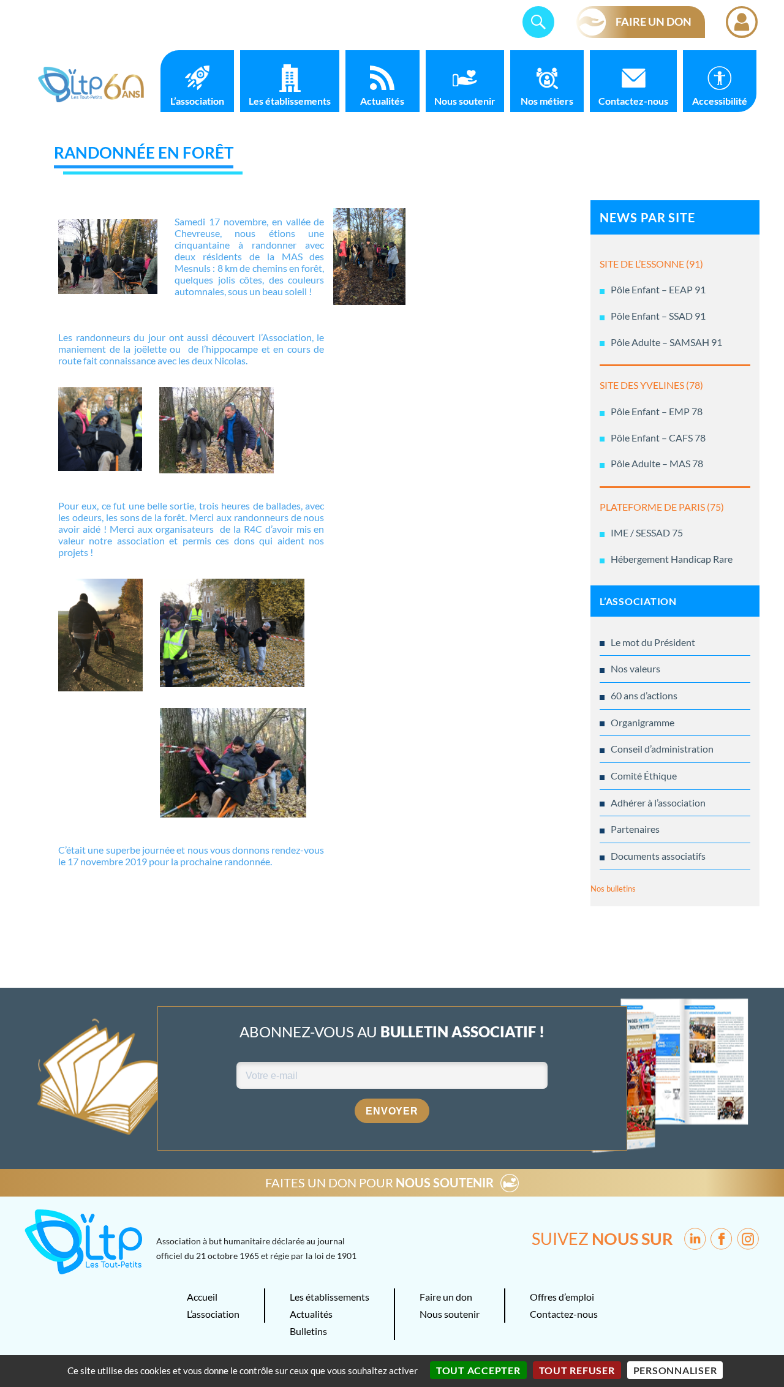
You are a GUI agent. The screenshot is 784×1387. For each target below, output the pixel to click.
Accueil (202, 1296)
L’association (197, 101)
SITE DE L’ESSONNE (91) (651, 263)
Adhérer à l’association (658, 802)
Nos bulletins (613, 888)
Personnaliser (675, 1370)
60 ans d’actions (644, 695)
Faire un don (446, 1296)
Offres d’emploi (562, 1296)
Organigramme (642, 722)
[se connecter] (742, 22)
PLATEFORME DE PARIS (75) (662, 507)
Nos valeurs (635, 668)
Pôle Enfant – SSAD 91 (658, 315)
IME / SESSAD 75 (647, 532)
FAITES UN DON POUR (379, 1182)
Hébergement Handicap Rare (672, 559)
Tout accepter (478, 1370)
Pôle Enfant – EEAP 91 (658, 289)
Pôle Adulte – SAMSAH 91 (666, 342)
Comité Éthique (644, 775)
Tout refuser (577, 1370)
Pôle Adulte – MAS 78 (657, 463)
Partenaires (635, 829)
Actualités (382, 101)
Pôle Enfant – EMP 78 (657, 411)
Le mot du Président (653, 642)
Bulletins (308, 1331)
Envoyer (392, 1111)
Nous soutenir (465, 101)
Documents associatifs (658, 856)
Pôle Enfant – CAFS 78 (658, 437)
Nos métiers (547, 101)
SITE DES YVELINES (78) (651, 385)
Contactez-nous (633, 101)
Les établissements (290, 101)
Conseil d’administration (662, 748)
